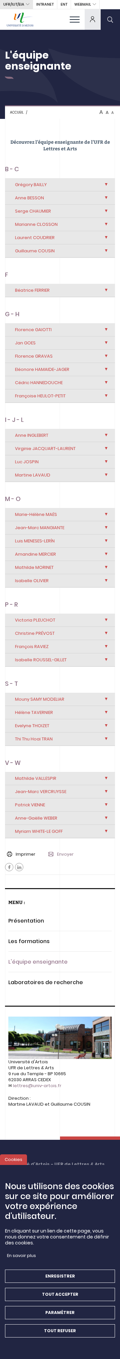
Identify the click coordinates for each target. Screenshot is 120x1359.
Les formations (29, 941)
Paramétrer (60, 1312)
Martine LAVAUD (32, 475)
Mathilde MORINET (34, 567)
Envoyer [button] (65, 854)
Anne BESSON (29, 198)
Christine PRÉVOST (35, 633)
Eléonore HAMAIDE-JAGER (42, 369)
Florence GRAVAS (34, 356)
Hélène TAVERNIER (34, 712)
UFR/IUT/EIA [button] (13, 4)
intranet (45, 4)
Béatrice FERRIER (32, 290)
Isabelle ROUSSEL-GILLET (41, 660)
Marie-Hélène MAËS (36, 514)
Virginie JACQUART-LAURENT (45, 448)
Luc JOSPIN (27, 462)
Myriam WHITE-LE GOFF (39, 831)
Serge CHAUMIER (33, 211)
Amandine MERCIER (35, 554)
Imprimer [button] (25, 854)
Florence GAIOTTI (33, 330)
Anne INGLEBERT (31, 435)
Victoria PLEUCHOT (35, 620)
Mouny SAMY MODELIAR (39, 699)
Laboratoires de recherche (45, 982)
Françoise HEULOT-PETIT (40, 396)
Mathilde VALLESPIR (35, 778)
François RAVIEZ (32, 646)
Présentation (26, 921)
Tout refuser (60, 1331)
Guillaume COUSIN (35, 251)
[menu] (75, 19)
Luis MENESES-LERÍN (35, 541)
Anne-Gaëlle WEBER (36, 818)
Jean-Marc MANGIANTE (39, 528)
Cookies (13, 1159)
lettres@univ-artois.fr (37, 1085)
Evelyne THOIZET (32, 726)
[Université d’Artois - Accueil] (20, 19)
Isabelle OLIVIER (32, 581)
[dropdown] (93, 19)
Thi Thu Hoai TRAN (34, 739)
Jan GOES (25, 343)
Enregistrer (60, 1276)
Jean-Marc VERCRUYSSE (40, 791)
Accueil (17, 112)
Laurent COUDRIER (35, 237)
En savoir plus (21, 1255)
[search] (110, 19)
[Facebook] (9, 867)
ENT (64, 4)
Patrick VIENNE (30, 805)
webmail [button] (82, 4)
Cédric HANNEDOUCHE (39, 382)
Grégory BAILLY (31, 184)
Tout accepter (60, 1294)
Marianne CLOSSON (36, 224)
